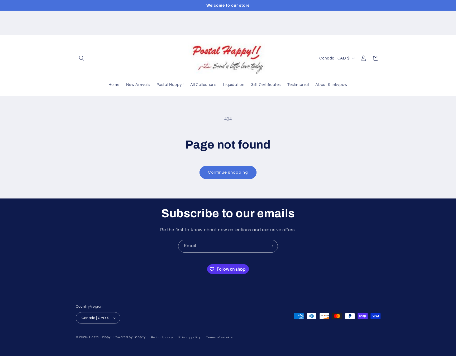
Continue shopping (228, 172)
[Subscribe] (271, 246)
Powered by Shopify (129, 337)
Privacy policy (189, 337)
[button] (82, 58)
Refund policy (162, 337)
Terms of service (219, 337)
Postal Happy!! (100, 337)
